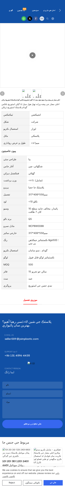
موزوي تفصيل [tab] (30, 300)
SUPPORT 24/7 (11, 352)
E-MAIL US (9, 335)
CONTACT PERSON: (13, 368)
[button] (60, 10)
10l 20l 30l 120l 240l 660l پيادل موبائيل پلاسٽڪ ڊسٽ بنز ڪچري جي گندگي (15, 463)
